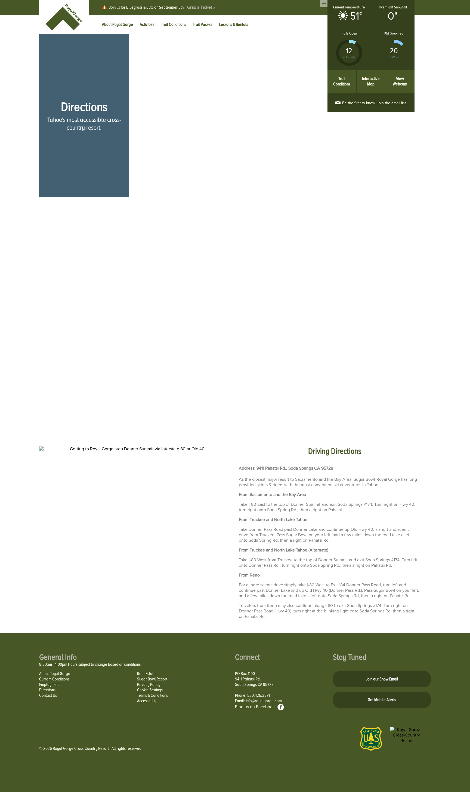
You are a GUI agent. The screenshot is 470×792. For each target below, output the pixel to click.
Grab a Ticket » (201, 7)
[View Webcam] (400, 72)
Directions (47, 690)
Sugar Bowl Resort (152, 679)
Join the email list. (374, 103)
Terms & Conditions (152, 695)
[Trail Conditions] (342, 72)
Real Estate (146, 673)
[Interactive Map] (371, 72)
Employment (49, 684)
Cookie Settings (150, 690)
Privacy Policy (148, 684)
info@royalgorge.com (264, 701)
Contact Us (48, 695)
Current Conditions (54, 679)
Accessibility (147, 701)
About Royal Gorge (54, 673)
